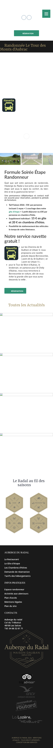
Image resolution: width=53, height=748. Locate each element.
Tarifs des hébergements (17, 576)
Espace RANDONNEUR (28, 26)
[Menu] (46, 14)
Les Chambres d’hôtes (15, 567)
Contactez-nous (15, 285)
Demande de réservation (17, 571)
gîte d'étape (14, 212)
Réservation (28, 33)
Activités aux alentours (16, 593)
